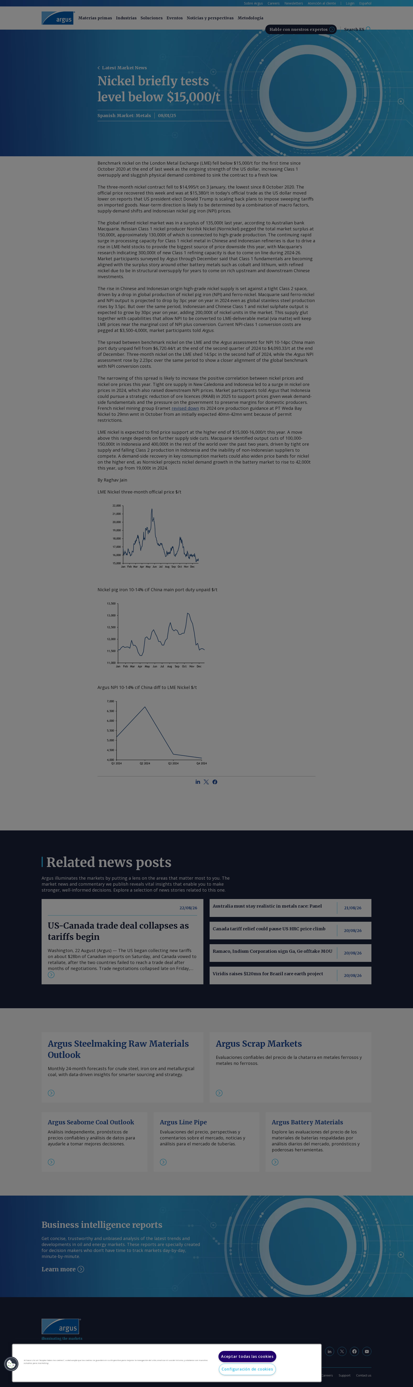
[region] (167, 1363)
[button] (11, 1364)
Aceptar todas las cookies (247, 1356)
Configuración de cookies (247, 1369)
